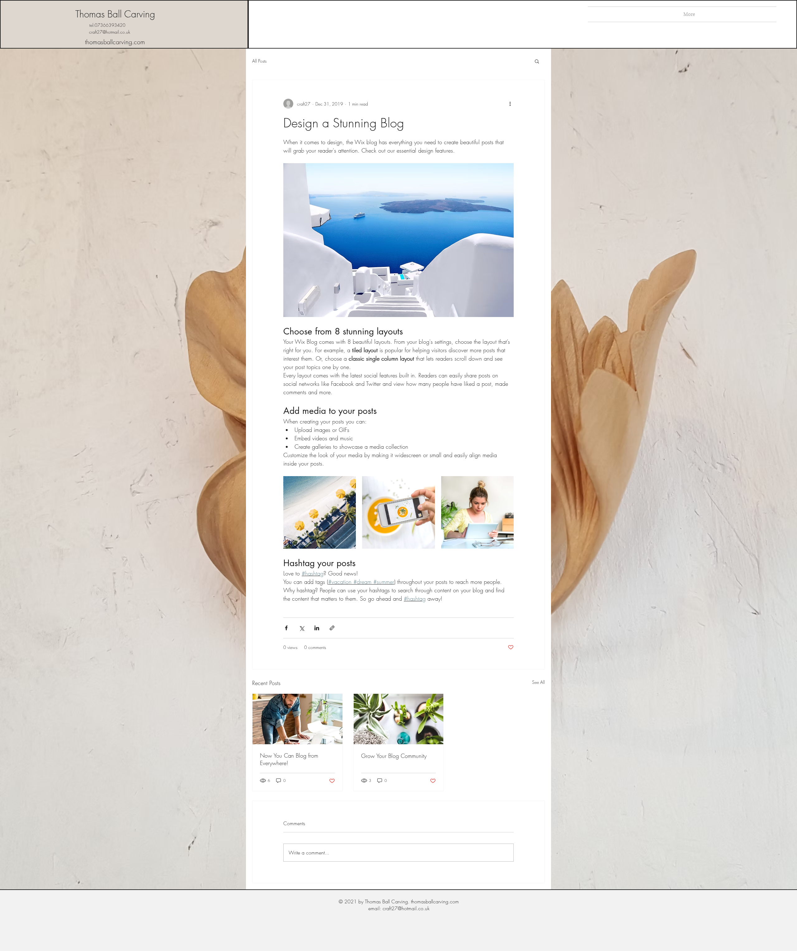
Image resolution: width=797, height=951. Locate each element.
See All (538, 682)
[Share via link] (332, 628)
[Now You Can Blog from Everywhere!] (297, 719)
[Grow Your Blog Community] (399, 719)
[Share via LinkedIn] (317, 628)
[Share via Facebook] (286, 628)
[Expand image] (319, 512)
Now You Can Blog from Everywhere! (289, 759)
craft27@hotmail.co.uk (109, 32)
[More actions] (510, 103)
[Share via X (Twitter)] (301, 628)
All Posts (259, 61)
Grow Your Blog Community (394, 755)
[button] (537, 61)
